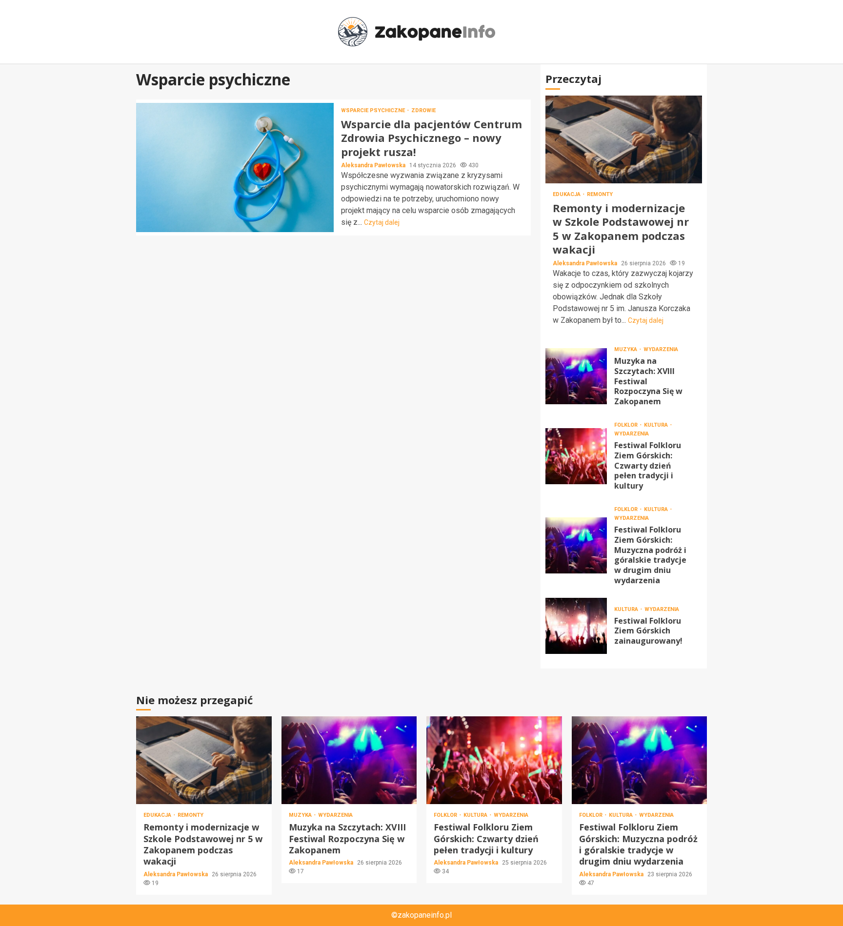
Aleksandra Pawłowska (374, 165)
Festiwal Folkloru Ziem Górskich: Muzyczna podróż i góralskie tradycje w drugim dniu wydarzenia (576, 545)
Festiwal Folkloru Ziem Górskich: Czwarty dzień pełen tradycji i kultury (576, 456)
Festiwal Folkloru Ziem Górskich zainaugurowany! (576, 626)
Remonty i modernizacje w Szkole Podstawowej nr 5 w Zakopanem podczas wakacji (623, 139)
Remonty (600, 194)
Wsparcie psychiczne (373, 110)
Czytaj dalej (382, 222)
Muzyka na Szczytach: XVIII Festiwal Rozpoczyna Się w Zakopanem (576, 376)
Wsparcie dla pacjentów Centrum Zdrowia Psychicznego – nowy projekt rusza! (235, 167)
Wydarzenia (660, 349)
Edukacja (567, 194)
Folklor (626, 425)
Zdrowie (423, 110)
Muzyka (626, 349)
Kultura (656, 425)
